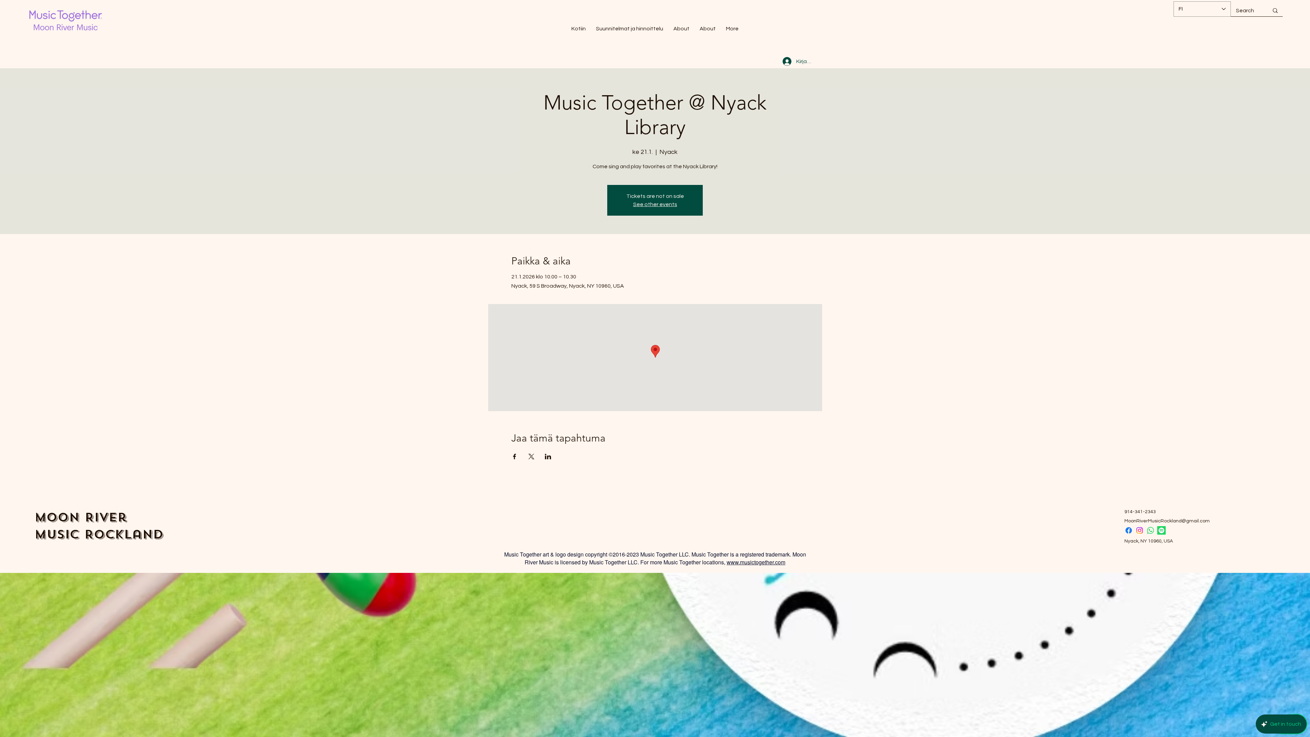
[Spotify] (1161, 530)
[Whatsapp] (1150, 530)
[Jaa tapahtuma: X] (531, 456)
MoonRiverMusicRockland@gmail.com (1167, 521)
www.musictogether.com (756, 562)
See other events (655, 204)
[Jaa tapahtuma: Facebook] (514, 456)
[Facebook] (1128, 530)
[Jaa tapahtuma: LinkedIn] (548, 456)
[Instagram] (1139, 530)
